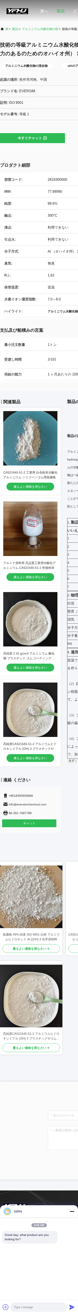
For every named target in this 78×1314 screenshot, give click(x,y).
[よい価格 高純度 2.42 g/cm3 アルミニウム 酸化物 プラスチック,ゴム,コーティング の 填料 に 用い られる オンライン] (30, 619)
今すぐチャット (30, 138)
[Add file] (6, 1307)
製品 (61, 11)
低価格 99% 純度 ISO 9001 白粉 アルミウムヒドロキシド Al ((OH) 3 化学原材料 (31, 937)
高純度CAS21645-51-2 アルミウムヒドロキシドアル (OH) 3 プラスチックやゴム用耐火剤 (30, 748)
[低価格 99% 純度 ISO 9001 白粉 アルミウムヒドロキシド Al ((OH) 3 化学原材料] (31, 896)
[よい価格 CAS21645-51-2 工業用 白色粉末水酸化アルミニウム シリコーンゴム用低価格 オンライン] (30, 438)
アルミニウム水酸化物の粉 (40, 29)
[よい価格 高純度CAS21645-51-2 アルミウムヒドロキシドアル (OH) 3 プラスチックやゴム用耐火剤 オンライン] (30, 710)
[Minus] (72, 1211)
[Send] (71, 1307)
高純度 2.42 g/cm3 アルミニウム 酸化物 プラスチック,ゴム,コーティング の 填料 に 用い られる (29, 658)
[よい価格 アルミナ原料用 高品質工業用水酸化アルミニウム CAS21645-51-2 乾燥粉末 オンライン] (30, 529)
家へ (44, 11)
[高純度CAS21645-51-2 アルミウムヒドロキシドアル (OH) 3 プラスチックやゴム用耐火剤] (31, 996)
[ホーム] (17, 11)
